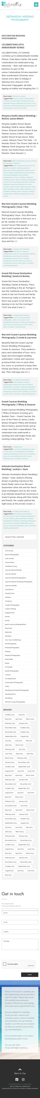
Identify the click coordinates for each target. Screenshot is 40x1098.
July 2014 (20, 849)
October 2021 (24, 732)
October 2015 (25, 819)
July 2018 (20, 771)
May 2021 (29, 741)
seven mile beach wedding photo (14, 327)
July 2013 (20, 870)
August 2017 (9, 793)
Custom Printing (10, 609)
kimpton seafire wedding (22, 189)
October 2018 (10, 767)
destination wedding (28, 182)
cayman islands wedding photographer (23, 180)
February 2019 (22, 758)
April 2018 (18, 775)
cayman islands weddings (12, 182)
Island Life (8, 628)
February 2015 (10, 836)
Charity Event (9, 593)
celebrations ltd (21, 103)
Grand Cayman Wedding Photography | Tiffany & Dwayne (18, 403)
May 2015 (29, 827)
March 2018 (30, 775)
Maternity (8, 632)
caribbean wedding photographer (24, 387)
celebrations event (9, 103)
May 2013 (8, 875)
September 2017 (24, 788)
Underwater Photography (14, 682)
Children (8, 597)
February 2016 (10, 814)
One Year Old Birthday (13, 640)
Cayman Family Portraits (13, 570)
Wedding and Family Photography (17, 690)
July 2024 (21, 715)
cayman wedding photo (11, 518)
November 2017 (25, 784)
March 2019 (9, 758)
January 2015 (23, 836)
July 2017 (20, 793)
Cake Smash (9, 558)
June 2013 (30, 870)
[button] (36, 4)
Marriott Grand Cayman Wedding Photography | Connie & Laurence (19, 336)
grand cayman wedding (11, 324)
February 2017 (10, 801)
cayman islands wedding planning (21, 101)
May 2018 (8, 775)
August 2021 (24, 736)
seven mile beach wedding (19, 458)
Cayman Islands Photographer (15, 578)
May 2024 (8, 719)
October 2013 (9, 866)
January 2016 (23, 814)
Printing (7, 651)
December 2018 (24, 762)
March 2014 (30, 853)
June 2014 (31, 849)
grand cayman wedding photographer (16, 523)
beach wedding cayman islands (23, 165)
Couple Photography (12, 605)
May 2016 (8, 810)
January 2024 (23, 723)
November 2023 (10, 728)
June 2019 (8, 754)
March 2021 (20, 745)
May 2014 (8, 853)
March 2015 (20, 831)
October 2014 (10, 844)
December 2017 (10, 784)
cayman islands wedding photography (22, 516)
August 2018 (9, 771)
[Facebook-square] (16, 1079)
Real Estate (9, 659)
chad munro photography (11, 389)
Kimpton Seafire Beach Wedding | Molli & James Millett (19, 117)
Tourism (8, 675)
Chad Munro (16, 96)
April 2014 (18, 853)
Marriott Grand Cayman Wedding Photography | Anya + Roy (19, 205)
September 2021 (11, 736)
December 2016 (11, 806)
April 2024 (18, 719)
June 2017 (30, 793)
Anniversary (9, 551)
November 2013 (25, 862)
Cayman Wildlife (11, 585)
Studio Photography (12, 671)
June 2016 (24, 806)
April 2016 (18, 810)
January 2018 (23, 780)
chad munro (31, 103)
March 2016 (30, 810)
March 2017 (19, 797)
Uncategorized (17, 249)
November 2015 (10, 819)
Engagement (9, 613)
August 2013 (9, 870)
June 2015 (18, 827)
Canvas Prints (9, 562)
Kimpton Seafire (19, 187)
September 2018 (24, 767)
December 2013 (10, 862)
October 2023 (24, 728)
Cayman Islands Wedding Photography (18, 582)
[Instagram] (23, 1079)
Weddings (16, 163)
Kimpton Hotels (8, 187)
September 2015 (11, 823)
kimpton (29, 184)
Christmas (8, 601)
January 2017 (23, 801)
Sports (7, 663)
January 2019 (9, 762)
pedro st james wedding (11, 456)
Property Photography (12, 655)
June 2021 (18, 741)
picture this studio (16, 263)
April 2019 (29, 754)
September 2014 (24, 844)
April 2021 (8, 745)
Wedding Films (10, 694)
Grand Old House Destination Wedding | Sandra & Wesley (17, 275)
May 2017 (8, 797)
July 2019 (22, 749)
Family (7, 620)
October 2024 (10, 715)
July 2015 (8, 827)
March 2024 (30, 719)
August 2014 (9, 849)
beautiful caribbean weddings (13, 168)
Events (23, 96)
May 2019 (19, 754)
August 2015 (25, 823)
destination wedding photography (14, 106)
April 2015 (8, 831)
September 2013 (24, 866)
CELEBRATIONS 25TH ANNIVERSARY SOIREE (13, 46)
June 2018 (31, 771)
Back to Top (20, 1073)
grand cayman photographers (15, 624)
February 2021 (10, 749)
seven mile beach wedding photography (22, 394)
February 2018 (10, 780)
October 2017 (9, 788)
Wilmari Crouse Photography (15, 702)
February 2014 (10, 857)
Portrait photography (12, 647)
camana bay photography (21, 449)
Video (7, 686)
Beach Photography (18, 161)
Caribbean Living (11, 566)
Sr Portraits (8, 667)
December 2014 (10, 840)
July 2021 (8, 741)
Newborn (8, 636)
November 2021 (10, 732)
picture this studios (20, 108)
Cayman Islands (10, 574)
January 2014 (23, 857)
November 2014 (26, 840)
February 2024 (10, 723)
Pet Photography (10, 644)
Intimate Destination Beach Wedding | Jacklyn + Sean (16, 468)
